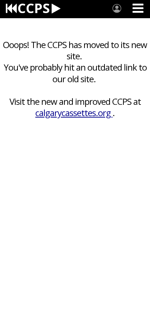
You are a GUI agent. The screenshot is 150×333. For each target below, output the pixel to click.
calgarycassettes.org (73, 113)
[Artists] (116, 8)
